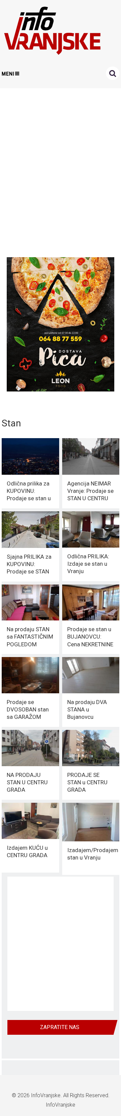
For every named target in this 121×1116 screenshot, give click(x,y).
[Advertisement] (60, 170)
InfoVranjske (46, 1095)
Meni (8, 74)
